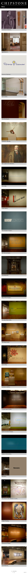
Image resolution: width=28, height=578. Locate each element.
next (25, 572)
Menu (3, 6)
